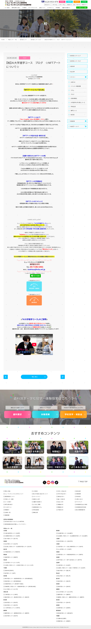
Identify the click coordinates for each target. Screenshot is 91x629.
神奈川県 (6, 592)
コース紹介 (7, 7)
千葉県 (5, 568)
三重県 (58, 538)
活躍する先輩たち (66, 7)
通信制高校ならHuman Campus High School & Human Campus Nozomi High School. (41, 627)
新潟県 (5, 600)
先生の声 (72, 71)
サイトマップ (79, 502)
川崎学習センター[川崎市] (11, 594)
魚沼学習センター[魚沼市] (11, 605)
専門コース (74, 110)
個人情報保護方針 (80, 510)
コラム (72, 90)
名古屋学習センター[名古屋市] (65, 533)
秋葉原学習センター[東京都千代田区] (14, 584)
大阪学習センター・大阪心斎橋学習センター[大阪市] (70, 546)
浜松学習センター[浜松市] (11, 616)
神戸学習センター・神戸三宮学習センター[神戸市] (70, 560)
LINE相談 (84, 1)
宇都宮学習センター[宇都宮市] (12, 552)
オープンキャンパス (32, 7)
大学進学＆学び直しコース (78, 102)
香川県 (58, 578)
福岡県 (58, 589)
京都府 (58, 552)
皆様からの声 (36, 499)
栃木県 (5, 549)
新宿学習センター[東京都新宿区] (13, 581)
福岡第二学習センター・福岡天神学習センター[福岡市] (71, 597)
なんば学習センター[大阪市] (64, 549)
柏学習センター (23, 39)
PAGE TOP (83, 481)
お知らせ (73, 82)
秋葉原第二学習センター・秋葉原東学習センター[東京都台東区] (20, 586)
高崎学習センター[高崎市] (11, 557)
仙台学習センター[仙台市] (11, 544)
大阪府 (58, 544)
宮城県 (5, 541)
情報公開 (35, 512)
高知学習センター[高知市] (64, 586)
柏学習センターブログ (36, 39)
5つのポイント (50, 7)
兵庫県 (58, 557)
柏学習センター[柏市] (10, 573)
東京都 (5, 576)
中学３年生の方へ (62, 494)
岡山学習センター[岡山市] (64, 576)
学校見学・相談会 (73, 414)
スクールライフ (36, 496)
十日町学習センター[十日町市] (12, 608)
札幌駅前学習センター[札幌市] (12, 536)
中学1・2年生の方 (62, 491)
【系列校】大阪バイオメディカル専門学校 (14, 521)
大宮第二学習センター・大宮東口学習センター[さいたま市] (19, 565)
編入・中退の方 (77, 4)
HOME (3, 39)
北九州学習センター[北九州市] (65, 592)
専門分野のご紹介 (16, 7)
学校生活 (73, 106)
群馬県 (5, 554)
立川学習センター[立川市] (11, 589)
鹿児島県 (58, 610)
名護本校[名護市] (62, 618)
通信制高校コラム (37, 507)
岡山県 (58, 573)
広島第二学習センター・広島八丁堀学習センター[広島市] (71, 568)
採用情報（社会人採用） (81, 504)
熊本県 (58, 600)
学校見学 (77, 1)
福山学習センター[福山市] (64, 570)
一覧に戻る (34, 377)
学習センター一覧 (12, 39)
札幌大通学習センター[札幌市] (12, 533)
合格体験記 (74, 98)
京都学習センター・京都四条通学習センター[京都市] (70, 554)
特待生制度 (36, 510)
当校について (42, 7)
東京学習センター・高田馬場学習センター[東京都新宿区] (19, 578)
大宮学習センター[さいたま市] (12, 562)
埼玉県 (5, 560)
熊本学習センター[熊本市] (64, 602)
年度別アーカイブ (74, 126)
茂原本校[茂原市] (9, 570)
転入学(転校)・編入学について (40, 494)
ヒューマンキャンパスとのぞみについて (14, 494)
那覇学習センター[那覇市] (64, 621)
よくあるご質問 (36, 504)
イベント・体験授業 (76, 86)
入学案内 (24, 7)
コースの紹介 (8, 502)
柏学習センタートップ (75, 55)
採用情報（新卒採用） (81, 507)
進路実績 (7, 515)
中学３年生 (54, 4)
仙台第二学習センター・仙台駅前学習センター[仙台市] (18, 546)
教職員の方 (84, 4)
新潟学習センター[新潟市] (11, 602)
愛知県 (58, 530)
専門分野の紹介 (9, 504)
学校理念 (58, 7)
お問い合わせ (79, 499)
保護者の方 (69, 4)
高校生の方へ (47, 4)
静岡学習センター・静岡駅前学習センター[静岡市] (17, 613)
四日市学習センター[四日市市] (65, 541)
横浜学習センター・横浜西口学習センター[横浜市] (17, 597)
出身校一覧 (7, 512)
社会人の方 (60, 502)
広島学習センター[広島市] (64, 565)
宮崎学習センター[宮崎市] (64, 608)
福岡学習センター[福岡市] (64, 594)
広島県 (58, 562)
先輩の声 (72, 66)
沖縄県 (58, 616)
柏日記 (72, 114)
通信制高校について (10, 496)
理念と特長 (7, 491)
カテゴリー (72, 77)
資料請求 (62, 1)
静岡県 (5, 610)
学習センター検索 (82, 7)
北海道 (5, 530)
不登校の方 (60, 510)
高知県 (58, 584)
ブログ (72, 94)
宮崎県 (58, 605)
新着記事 (72, 121)
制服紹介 (7, 510)
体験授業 (69, 1)
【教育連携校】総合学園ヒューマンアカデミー (15, 524)
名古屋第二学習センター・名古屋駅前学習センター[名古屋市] (72, 536)
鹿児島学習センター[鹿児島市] (65, 613)
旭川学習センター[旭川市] (11, 538)
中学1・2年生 (62, 4)
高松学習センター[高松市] (64, 581)
